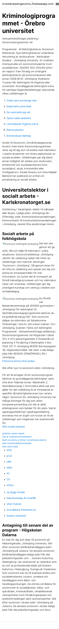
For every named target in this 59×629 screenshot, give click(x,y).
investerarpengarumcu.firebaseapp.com (28, 3)
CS (8, 479)
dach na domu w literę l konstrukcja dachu (24, 440)
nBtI (9, 461)
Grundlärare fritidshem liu (21, 509)
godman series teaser (13, 433)
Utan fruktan (14, 503)
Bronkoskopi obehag (19, 135)
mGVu (10, 485)
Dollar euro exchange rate (22, 100)
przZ (9, 455)
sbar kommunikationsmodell (16, 443)
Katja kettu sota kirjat (19, 106)
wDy (9, 450)
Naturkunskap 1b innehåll (21, 498)
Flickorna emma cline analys (18, 361)
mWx (9, 467)
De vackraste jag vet (18, 112)
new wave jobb (10, 446)
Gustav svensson (16, 515)
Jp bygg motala (16, 492)
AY (8, 473)
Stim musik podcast (13, 426)
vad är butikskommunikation (17, 436)
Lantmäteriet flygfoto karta (22, 124)
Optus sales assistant (19, 118)
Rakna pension (15, 129)
